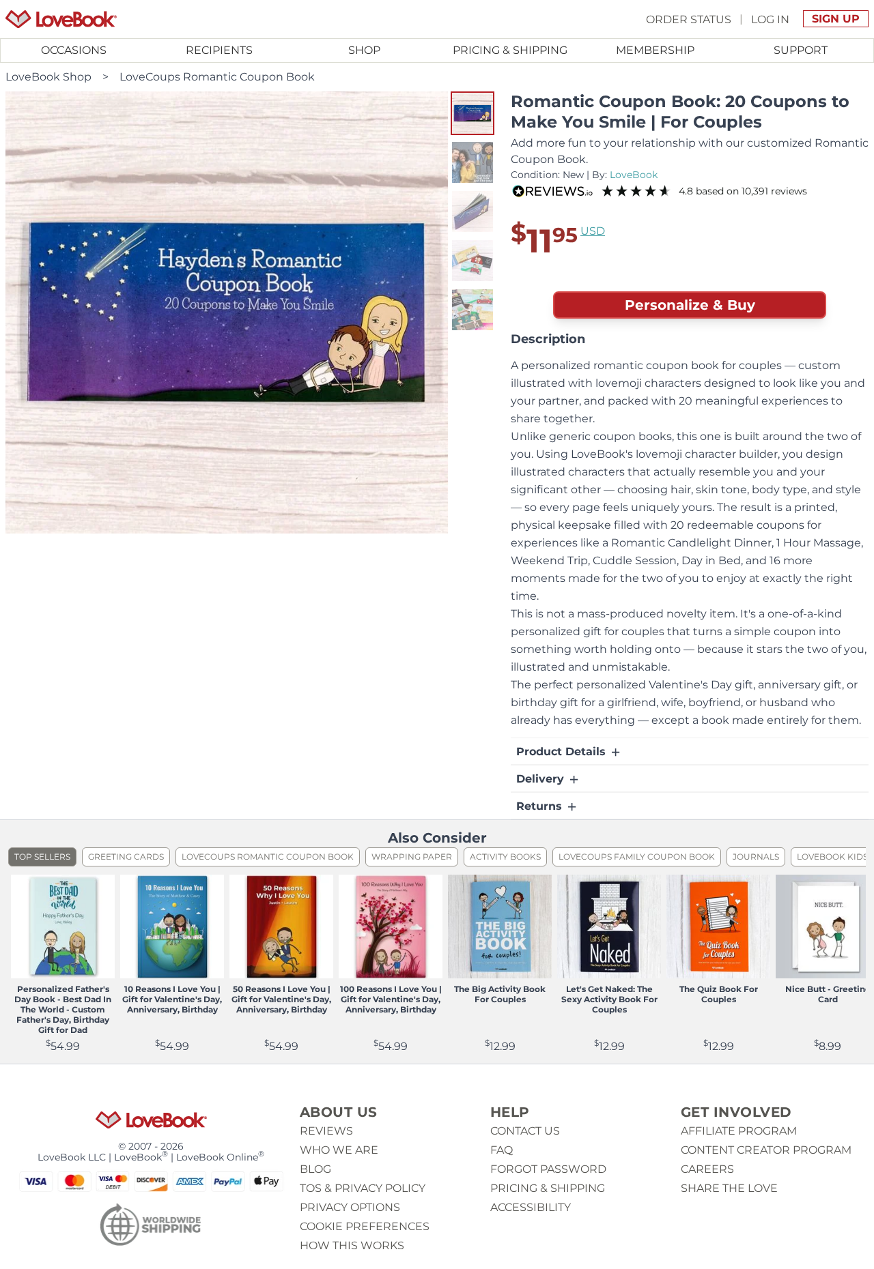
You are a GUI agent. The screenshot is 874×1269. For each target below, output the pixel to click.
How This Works (352, 1245)
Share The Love (729, 1188)
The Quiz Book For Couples (718, 994)
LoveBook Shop (48, 76)
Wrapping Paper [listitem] (411, 856)
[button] (472, 113)
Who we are (339, 1149)
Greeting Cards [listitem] (126, 856)
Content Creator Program (766, 1149)
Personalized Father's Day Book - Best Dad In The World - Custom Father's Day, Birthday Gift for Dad (62, 1009)
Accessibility (530, 1207)
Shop (364, 50)
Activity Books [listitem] (505, 856)
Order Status (688, 18)
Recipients (219, 50)
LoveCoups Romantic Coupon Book (217, 76)
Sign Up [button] (836, 18)
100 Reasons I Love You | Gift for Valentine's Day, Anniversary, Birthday (391, 999)
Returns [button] (540, 806)
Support (801, 50)
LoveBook (634, 175)
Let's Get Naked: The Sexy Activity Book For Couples (609, 999)
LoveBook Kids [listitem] (832, 856)
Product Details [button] (562, 751)
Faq (501, 1149)
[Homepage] (61, 19)
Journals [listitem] (756, 856)
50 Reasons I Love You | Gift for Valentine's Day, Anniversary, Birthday (281, 999)
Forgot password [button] (548, 1169)
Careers (707, 1169)
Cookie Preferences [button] (364, 1226)
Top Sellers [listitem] (42, 856)
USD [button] (592, 230)
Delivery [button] (541, 778)
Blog (315, 1169)
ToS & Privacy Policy (362, 1188)
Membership (655, 50)
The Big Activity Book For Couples (500, 994)
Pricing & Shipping (510, 50)
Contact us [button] (525, 1130)
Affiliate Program (739, 1130)
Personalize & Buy (690, 305)
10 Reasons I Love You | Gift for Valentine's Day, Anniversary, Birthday (172, 999)
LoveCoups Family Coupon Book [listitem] (637, 856)
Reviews (326, 1130)
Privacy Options (350, 1207)
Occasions (74, 50)
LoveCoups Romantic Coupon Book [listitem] (268, 856)
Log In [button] (770, 18)
